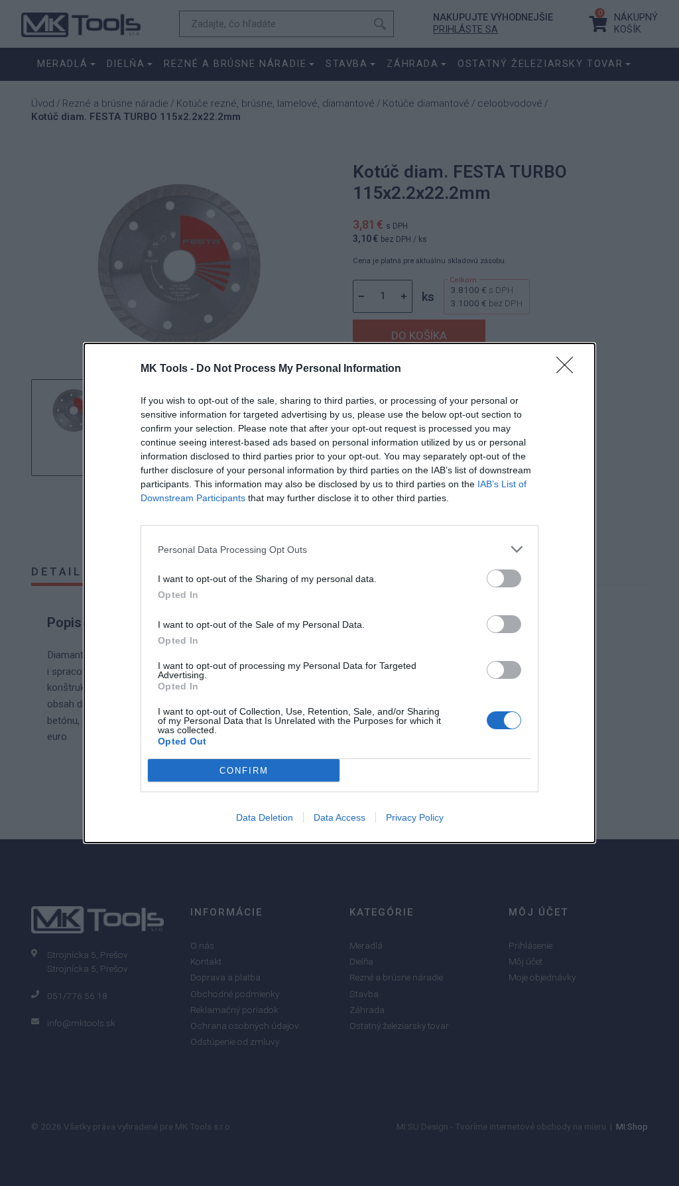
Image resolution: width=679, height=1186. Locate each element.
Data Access (339, 817)
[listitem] (339, 549)
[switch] (504, 578)
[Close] (569, 369)
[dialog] (339, 593)
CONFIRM (244, 771)
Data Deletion (264, 817)
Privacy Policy (415, 817)
